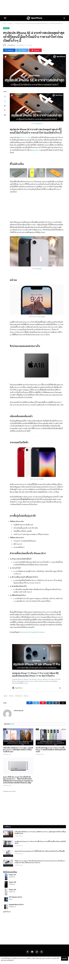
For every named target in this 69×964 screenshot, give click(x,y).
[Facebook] (5, 96)
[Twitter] (5, 101)
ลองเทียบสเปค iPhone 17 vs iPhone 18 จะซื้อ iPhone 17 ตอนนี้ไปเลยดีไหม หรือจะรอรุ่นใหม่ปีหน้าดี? (50, 750)
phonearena (41, 632)
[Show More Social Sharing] (44, 50)
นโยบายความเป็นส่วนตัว (7, 960)
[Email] (5, 115)
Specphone (36, 150)
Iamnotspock (11, 45)
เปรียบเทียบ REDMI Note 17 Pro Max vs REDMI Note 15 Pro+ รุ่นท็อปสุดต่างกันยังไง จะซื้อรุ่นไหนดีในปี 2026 (18, 750)
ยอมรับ (64, 958)
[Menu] (5, 18)
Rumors (26, 696)
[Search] (64, 18)
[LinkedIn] (5, 105)
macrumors (38, 123)
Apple (43, 316)
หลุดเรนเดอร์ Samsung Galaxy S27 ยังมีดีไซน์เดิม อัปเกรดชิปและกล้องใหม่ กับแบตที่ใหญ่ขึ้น (40, 851)
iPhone (11, 696)
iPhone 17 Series (25, 137)
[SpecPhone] (34, 18)
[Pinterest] (5, 110)
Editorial (6, 28)
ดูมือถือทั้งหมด (7, 911)
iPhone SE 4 (18, 696)
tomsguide (32, 632)
